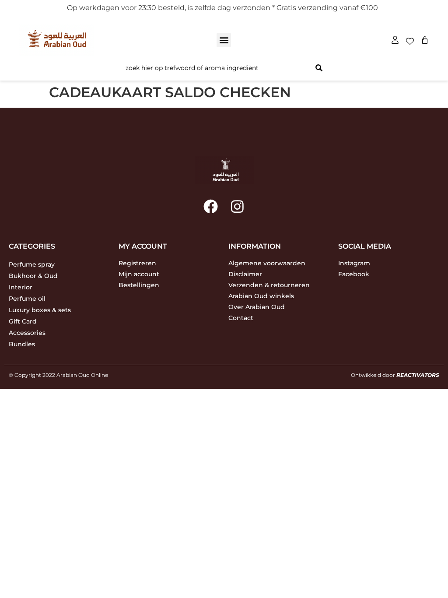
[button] (224, 40)
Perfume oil (27, 299)
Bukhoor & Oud (33, 276)
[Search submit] (319, 68)
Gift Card (23, 321)
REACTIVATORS (417, 375)
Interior (20, 287)
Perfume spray (32, 264)
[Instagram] (237, 206)
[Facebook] (211, 206)
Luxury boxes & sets (40, 310)
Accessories (27, 333)
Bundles (22, 344)
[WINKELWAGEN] (425, 40)
